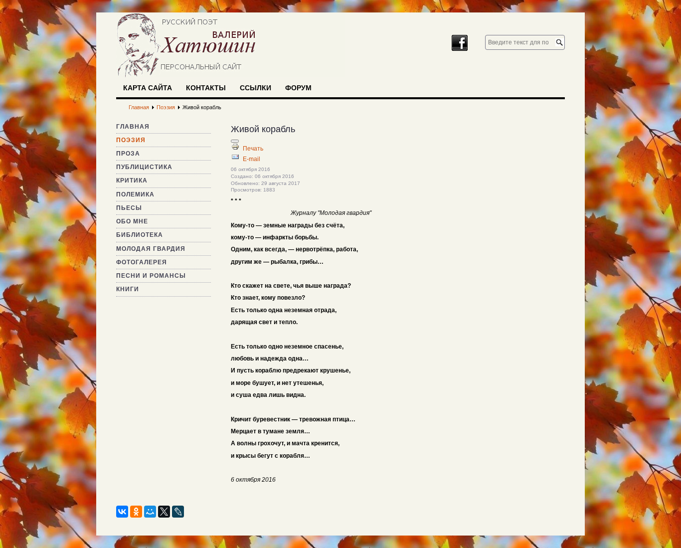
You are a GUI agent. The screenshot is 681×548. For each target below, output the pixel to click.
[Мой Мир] (150, 512)
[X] (164, 512)
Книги (127, 289)
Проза (128, 153)
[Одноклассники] (136, 512)
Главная (133, 126)
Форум (298, 88)
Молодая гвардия (150, 248)
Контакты (206, 88)
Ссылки (255, 88)
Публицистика (144, 167)
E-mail (251, 159)
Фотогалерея (141, 262)
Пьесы (129, 207)
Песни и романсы (151, 275)
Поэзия (131, 140)
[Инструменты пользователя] (235, 141)
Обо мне (132, 221)
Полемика (135, 194)
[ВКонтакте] (122, 512)
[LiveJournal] (178, 512)
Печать (253, 148)
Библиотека (139, 234)
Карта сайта (147, 88)
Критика (132, 180)
